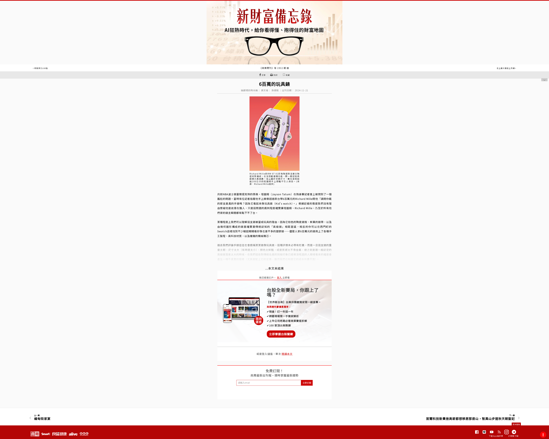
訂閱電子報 (513, 436)
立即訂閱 (307, 382)
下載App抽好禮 (496, 436)
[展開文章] (288, 68)
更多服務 (516, 424)
